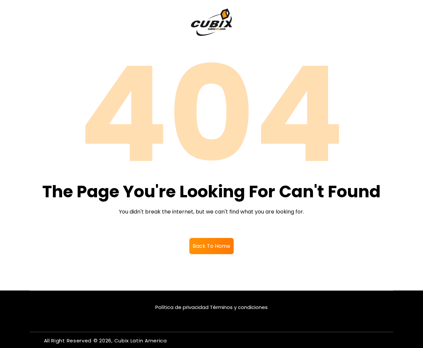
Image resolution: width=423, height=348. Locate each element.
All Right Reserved (68, 340)
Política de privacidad (182, 307)
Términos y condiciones (239, 307)
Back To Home (211, 246)
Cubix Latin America (140, 340)
